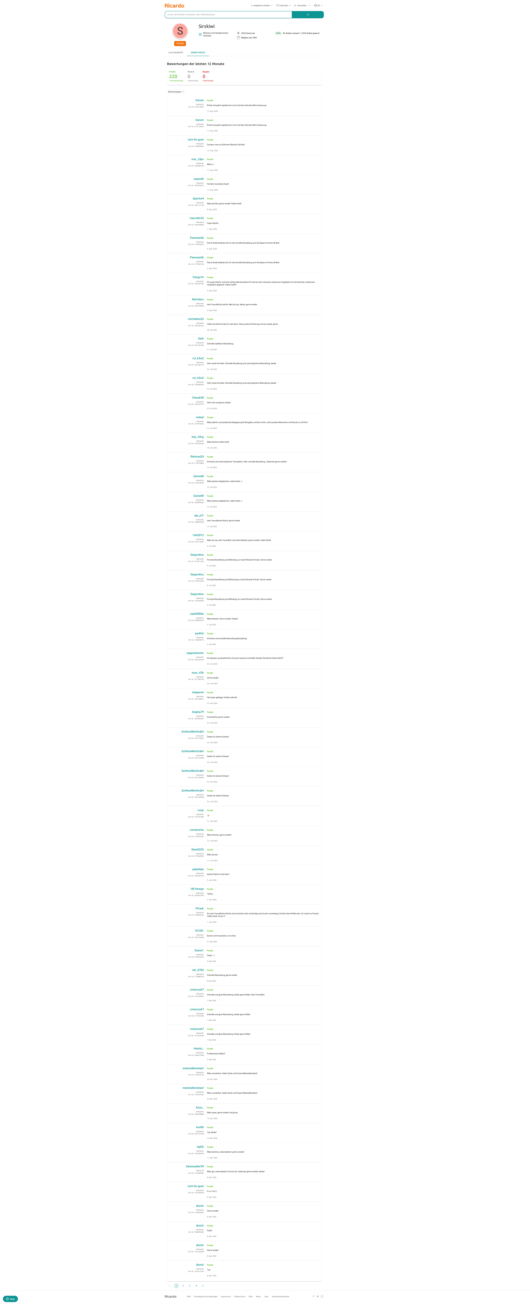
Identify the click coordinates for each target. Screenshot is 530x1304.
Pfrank (200, 908)
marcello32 (197, 218)
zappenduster (195, 653)
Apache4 (198, 198)
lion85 (200, 1127)
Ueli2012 (198, 535)
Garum (199, 100)
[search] (308, 14)
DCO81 (199, 930)
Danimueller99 (195, 1166)
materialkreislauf (193, 1068)
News (258, 1296)
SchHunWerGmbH (192, 731)
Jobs (266, 1296)
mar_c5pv (197, 159)
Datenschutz (239, 1296)
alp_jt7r (199, 515)
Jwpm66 (198, 179)
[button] (262, 5)
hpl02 (200, 1146)
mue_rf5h (198, 672)
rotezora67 (197, 989)
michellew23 (196, 319)
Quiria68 (198, 476)
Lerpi (201, 810)
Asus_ (200, 1107)
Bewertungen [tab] (198, 52)
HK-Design (197, 888)
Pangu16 (198, 277)
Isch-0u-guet (196, 139)
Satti (201, 338)
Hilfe (251, 1296)
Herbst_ (199, 1048)
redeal (200, 417)
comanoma (197, 829)
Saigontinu (197, 554)
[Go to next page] (203, 1286)
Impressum (226, 1296)
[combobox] (228, 14)
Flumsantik (197, 237)
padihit (199, 633)
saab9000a (197, 613)
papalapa (198, 869)
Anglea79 (198, 712)
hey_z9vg (198, 436)
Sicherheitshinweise (280, 1296)
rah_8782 (198, 970)
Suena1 (199, 950)
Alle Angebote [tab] (176, 52)
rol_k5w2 (198, 358)
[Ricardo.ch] (174, 5)
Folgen (180, 43)
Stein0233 (197, 849)
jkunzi (200, 1205)
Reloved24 (197, 456)
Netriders (198, 299)
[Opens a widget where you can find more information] (10, 1299)
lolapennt (198, 692)
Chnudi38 (198, 397)
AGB (189, 1296)
